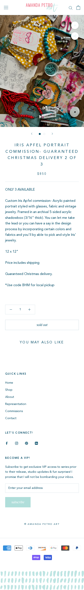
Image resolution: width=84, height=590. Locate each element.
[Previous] (31, 134)
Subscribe (17, 502)
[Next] (52, 134)
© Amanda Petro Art (42, 524)
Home (9, 382)
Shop (8, 389)
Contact (10, 418)
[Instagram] (16, 443)
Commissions (14, 411)
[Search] (71, 7)
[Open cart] (78, 7)
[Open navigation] (6, 7)
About (9, 396)
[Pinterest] (26, 443)
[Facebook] (6, 443)
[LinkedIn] (36, 443)
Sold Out (42, 325)
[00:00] (42, 71)
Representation (15, 404)
